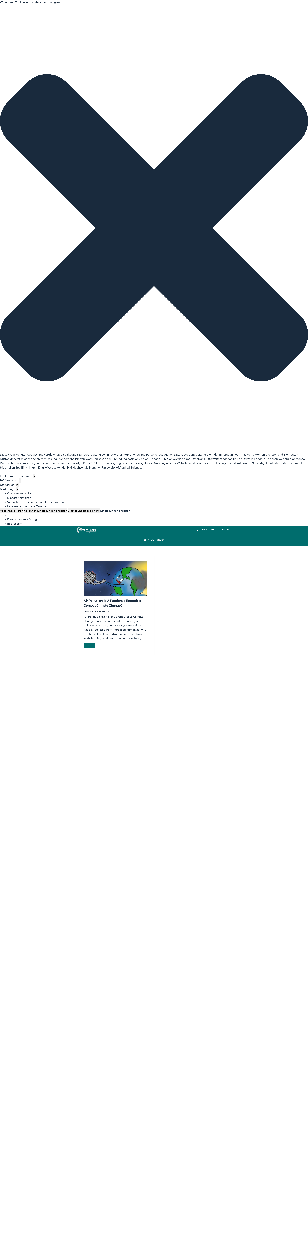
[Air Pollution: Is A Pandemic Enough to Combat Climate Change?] (115, 578)
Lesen (90, 646)
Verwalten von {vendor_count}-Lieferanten (35, 502)
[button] (154, 228)
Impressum (14, 523)
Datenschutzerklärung (22, 519)
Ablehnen (30, 510)
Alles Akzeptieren (11, 510)
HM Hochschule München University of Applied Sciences (104, 467)
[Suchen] (197, 530)
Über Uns (225, 530)
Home (204, 530)
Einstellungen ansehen (52, 510)
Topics (213, 530)
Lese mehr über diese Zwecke (27, 506)
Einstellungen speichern (84, 510)
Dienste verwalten (19, 497)
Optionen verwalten (20, 493)
